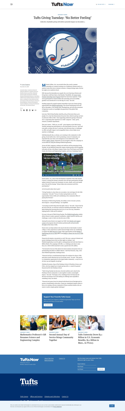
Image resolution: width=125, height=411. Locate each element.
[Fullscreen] (81, 175)
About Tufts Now (49, 358)
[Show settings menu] (79, 175)
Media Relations (48, 360)
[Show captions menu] (73, 175)
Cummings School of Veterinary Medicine (28, 90)
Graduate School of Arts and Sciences (28, 93)
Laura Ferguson (26, 84)
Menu (11, 4)
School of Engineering (33, 102)
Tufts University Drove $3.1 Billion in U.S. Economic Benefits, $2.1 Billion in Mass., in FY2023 (90, 338)
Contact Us (62, 358)
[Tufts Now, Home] (62, 4)
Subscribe (110, 4)
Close (111, 405)
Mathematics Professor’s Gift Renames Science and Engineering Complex (33, 337)
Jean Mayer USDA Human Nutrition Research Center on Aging (29, 97)
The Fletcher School (30, 105)
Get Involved (48, 305)
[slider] (59, 175)
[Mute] (76, 175)
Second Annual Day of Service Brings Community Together (61, 337)
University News (62, 14)
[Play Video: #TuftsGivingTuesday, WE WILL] (62, 163)
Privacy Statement (57, 407)
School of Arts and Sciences (28, 100)
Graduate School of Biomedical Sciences (28, 95)
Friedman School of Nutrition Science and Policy (29, 92)
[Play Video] (43, 175)
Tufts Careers (24, 396)
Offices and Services (36, 396)
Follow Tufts (101, 4)
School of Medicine (24, 103)
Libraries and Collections (52, 396)
